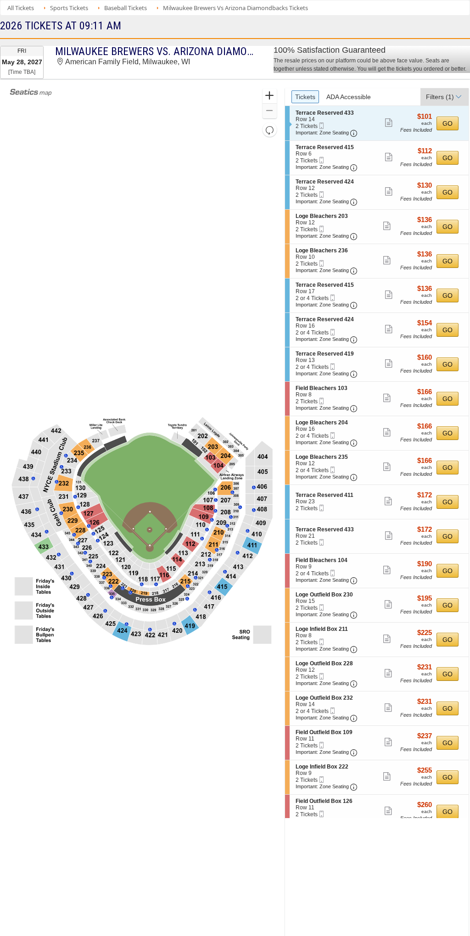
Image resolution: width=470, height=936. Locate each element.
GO (447, 123)
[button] (270, 96)
